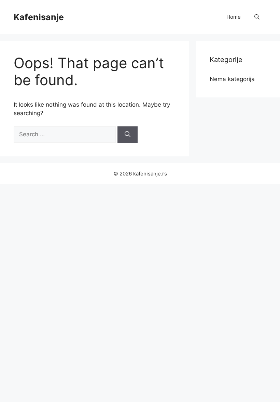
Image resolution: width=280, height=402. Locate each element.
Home (233, 17)
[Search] (127, 134)
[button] (257, 17)
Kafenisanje (39, 17)
